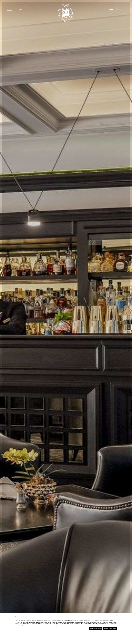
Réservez (119, 9)
